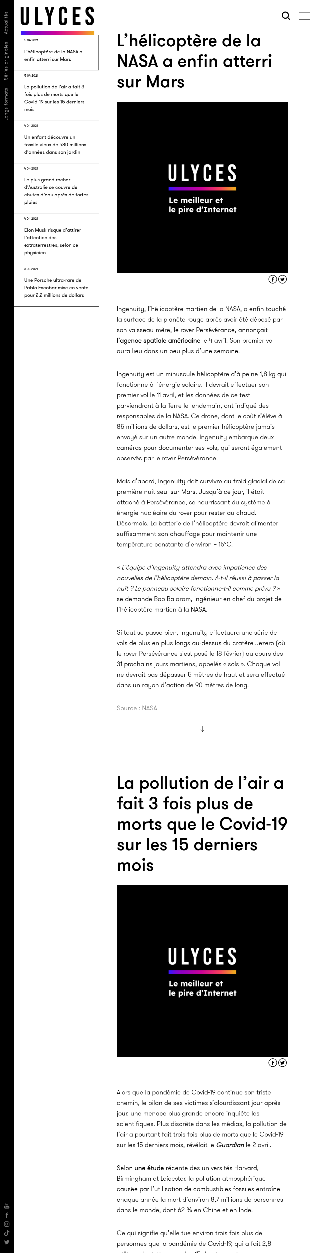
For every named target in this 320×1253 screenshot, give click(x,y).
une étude (149, 1168)
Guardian (230, 1145)
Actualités (5, 22)
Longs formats (5, 104)
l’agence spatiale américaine (158, 340)
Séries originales (5, 61)
